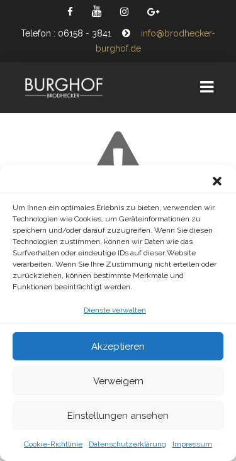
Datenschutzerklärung (127, 444)
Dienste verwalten (115, 310)
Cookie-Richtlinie (53, 444)
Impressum (192, 444)
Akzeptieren (118, 346)
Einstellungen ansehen (118, 415)
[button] (217, 181)
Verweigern (118, 381)
